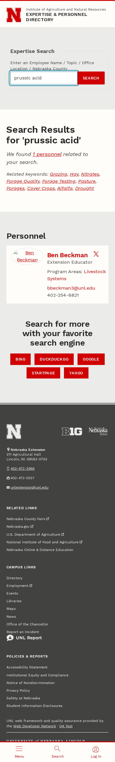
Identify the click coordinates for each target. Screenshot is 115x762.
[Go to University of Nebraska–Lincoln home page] (14, 15)
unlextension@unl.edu (29, 487)
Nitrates (90, 174)
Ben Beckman (67, 255)
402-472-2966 (22, 469)
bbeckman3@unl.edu (71, 288)
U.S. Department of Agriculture (33, 534)
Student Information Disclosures (34, 706)
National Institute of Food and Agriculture (42, 542)
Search (91, 78)
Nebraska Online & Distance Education (39, 550)
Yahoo (76, 373)
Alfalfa (65, 188)
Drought (84, 188)
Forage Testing (58, 181)
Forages (15, 188)
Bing (20, 359)
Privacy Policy (18, 690)
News (11, 617)
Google (91, 359)
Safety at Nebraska (23, 698)
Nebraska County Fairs (25, 519)
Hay (74, 174)
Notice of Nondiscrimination (30, 683)
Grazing (58, 174)
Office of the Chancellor (27, 624)
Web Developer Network (34, 726)
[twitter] (96, 255)
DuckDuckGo (54, 359)
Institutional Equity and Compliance (37, 675)
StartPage (43, 373)
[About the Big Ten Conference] (72, 431)
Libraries (14, 601)
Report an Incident (22, 632)
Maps (11, 609)
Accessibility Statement (26, 667)
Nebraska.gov (17, 526)
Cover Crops (41, 188)
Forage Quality (23, 181)
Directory (14, 578)
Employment (17, 586)
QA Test (66, 726)
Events (12, 593)
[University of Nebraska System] (98, 431)
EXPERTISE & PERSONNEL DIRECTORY (56, 16)
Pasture (87, 181)
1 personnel (47, 154)
